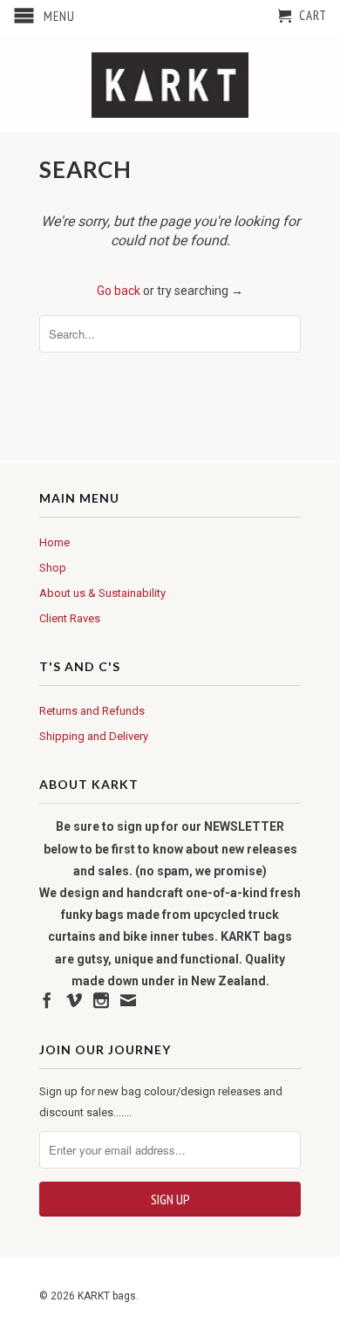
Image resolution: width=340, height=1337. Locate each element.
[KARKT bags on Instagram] (101, 1000)
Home (54, 542)
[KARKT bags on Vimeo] (74, 1000)
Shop (52, 567)
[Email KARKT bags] (128, 1000)
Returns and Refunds (92, 710)
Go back (118, 291)
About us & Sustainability (102, 593)
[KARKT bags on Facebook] (47, 1000)
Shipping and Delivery (93, 736)
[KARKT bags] (170, 83)
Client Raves (69, 618)
